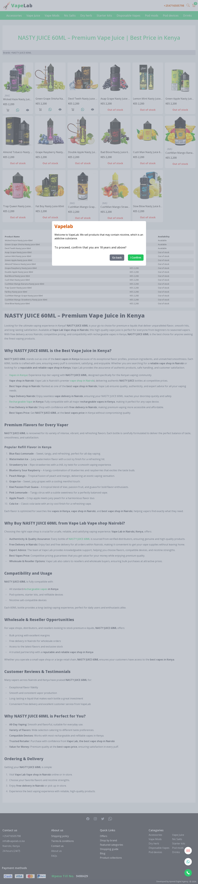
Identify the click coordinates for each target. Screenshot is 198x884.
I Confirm (135, 257)
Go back (117, 257)
